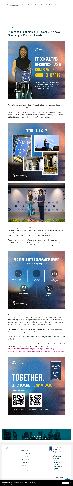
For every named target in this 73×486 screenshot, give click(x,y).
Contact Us (24, 471)
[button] (57, 4)
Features (24, 468)
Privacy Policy (59, 477)
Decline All (56, 483)
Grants (23, 465)
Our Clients (25, 462)
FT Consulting (25, 453)
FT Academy (25, 456)
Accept (65, 483)
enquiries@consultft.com (36, 438)
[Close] (71, 483)
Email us (35, 436)
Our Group (24, 450)
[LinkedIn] (65, 4)
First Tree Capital (26, 459)
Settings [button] (48, 483)
